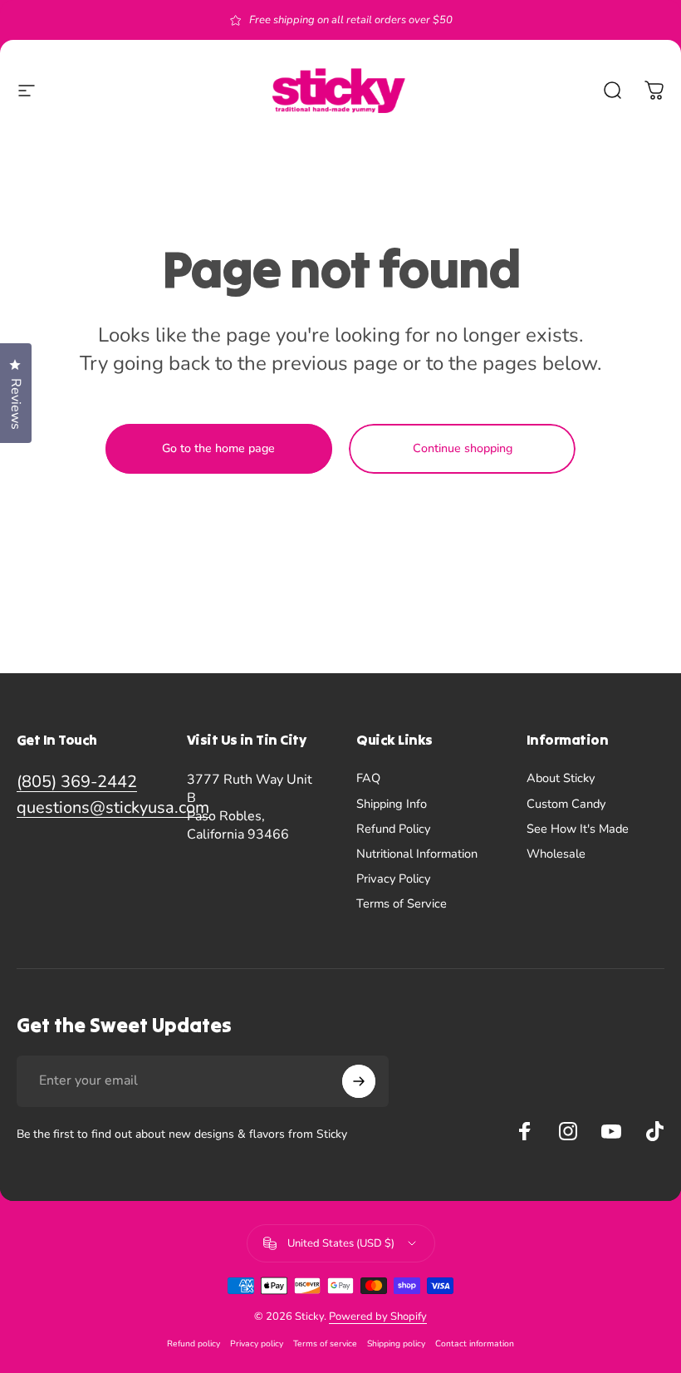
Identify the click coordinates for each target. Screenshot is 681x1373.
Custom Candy (566, 803)
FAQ (368, 777)
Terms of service (325, 1343)
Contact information (474, 1343)
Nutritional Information (417, 853)
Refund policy (193, 1343)
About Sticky (561, 777)
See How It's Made (578, 828)
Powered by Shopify (378, 1316)
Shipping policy (396, 1343)
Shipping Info (391, 803)
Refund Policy (393, 828)
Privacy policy (256, 1343)
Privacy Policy (393, 878)
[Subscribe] (358, 1081)
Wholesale (556, 853)
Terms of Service (401, 903)
